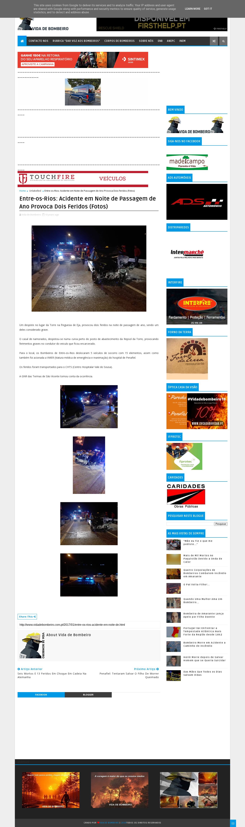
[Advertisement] (83, 124)
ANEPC (171, 41)
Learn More (192, 8)
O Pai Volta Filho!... (196, 584)
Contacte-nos (38, 41)
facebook (41, 694)
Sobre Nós (146, 41)
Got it (208, 8)
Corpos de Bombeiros (119, 41)
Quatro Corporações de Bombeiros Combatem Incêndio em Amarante (205, 573)
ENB (160, 41)
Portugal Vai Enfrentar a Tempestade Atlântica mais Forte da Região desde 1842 (202, 631)
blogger (88, 694)
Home (22, 190)
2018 (123, 822)
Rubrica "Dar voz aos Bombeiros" (76, 41)
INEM (182, 41)
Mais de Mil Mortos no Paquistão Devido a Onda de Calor (202, 558)
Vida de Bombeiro (109, 822)
